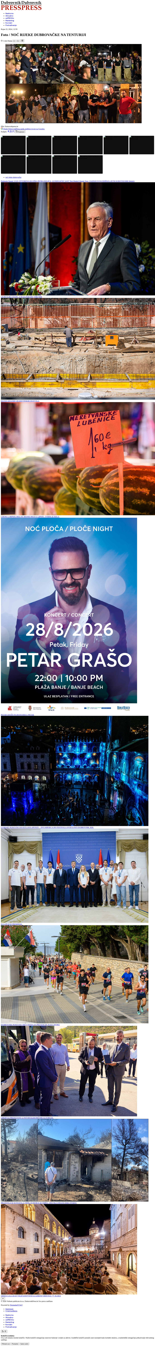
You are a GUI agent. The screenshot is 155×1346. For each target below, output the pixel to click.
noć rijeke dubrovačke (13, 177)
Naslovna (9, 13)
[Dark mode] (4, 1331)
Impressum (9, 1309)
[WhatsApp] (11, 132)
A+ (18, 41)
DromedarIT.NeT (16, 1305)
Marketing (9, 20)
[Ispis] (22, 40)
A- (14, 41)
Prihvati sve (6, 1344)
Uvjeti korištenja (11, 1311)
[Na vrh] (3, 1298)
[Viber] (13, 132)
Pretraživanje (11, 25)
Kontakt (8, 23)
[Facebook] (8, 132)
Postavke (15, 1344)
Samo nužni (24, 1344)
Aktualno (9, 16)
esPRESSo (9, 18)
